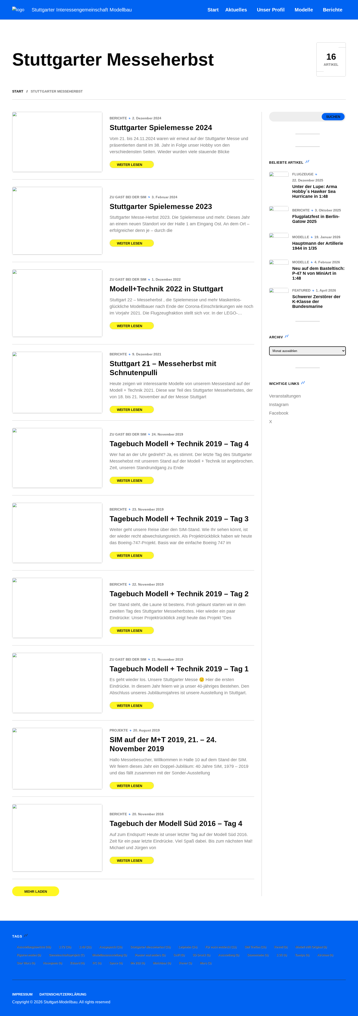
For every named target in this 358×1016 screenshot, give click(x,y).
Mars (205, 963)
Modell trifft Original (311, 947)
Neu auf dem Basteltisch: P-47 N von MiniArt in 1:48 (318, 273)
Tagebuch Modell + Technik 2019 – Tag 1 (179, 669)
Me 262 (138, 963)
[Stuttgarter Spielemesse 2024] (57, 142)
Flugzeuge (302, 174)
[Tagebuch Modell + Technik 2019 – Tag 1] (57, 683)
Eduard (77, 963)
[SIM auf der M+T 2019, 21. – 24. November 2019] (57, 758)
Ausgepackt (110, 947)
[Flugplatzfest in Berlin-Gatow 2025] (279, 216)
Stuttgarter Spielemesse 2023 (161, 206)
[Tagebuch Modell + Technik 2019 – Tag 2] (57, 608)
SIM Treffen (255, 947)
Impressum (22, 994)
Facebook (278, 413)
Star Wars (26, 963)
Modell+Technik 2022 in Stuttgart (166, 289)
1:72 (65, 947)
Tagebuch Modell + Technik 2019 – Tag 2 (179, 594)
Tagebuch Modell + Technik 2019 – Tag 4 (179, 444)
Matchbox (162, 963)
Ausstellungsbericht (34, 947)
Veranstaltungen (285, 396)
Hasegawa (52, 963)
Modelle (300, 237)
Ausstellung (228, 955)
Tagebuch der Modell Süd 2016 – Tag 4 (176, 823)
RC (97, 963)
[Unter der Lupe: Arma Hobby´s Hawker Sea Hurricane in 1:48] (279, 181)
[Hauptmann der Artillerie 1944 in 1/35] (279, 242)
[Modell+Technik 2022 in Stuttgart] (57, 303)
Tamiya (302, 955)
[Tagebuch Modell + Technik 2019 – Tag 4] (57, 458)
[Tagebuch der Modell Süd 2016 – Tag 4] (57, 838)
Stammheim (257, 955)
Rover (185, 963)
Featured (301, 290)
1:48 (85, 947)
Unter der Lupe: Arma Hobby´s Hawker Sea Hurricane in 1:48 (314, 191)
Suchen (333, 117)
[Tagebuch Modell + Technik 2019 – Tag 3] (57, 533)
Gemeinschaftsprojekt (66, 955)
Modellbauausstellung (109, 955)
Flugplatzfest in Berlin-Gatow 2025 (315, 219)
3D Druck (201, 955)
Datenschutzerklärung (62, 994)
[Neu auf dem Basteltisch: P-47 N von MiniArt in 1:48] (279, 269)
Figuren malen (29, 955)
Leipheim (188, 947)
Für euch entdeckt (220, 947)
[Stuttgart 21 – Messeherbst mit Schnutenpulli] (57, 382)
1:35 (281, 955)
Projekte (119, 730)
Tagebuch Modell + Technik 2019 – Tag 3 (179, 519)
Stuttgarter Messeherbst (150, 947)
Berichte (118, 118)
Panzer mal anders (150, 955)
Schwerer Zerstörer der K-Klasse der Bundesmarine (316, 301)
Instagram (279, 404)
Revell (280, 947)
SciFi (179, 955)
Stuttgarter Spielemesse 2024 (161, 127)
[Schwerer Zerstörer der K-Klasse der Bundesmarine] (279, 297)
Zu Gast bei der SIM (128, 197)
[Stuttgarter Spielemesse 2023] (57, 221)
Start (17, 91)
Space (115, 963)
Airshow (325, 955)
